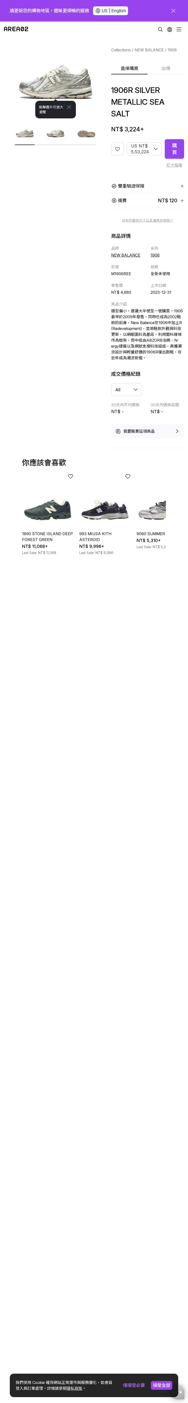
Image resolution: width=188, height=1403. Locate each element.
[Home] (16, 29)
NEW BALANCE (149, 49)
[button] (169, 29)
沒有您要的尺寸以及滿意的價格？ (147, 220)
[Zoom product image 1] (55, 77)
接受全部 (161, 1385)
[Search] (160, 29)
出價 (166, 68)
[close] (173, 11)
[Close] (69, 107)
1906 (172, 49)
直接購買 (129, 68)
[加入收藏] (117, 149)
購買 (174, 149)
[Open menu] (179, 29)
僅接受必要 (134, 1385)
